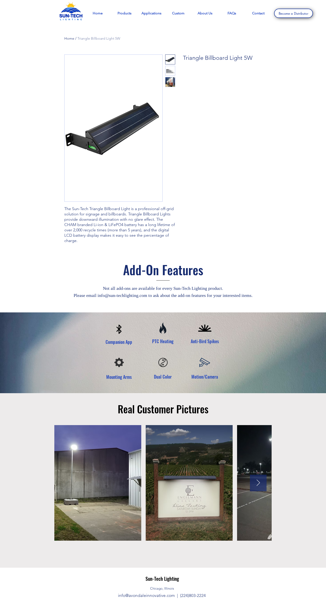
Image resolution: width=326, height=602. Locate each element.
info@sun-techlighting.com (122, 295)
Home (69, 38)
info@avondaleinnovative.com (146, 595)
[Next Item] (258, 483)
